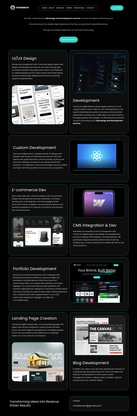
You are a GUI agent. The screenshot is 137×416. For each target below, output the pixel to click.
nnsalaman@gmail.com (87, 405)
